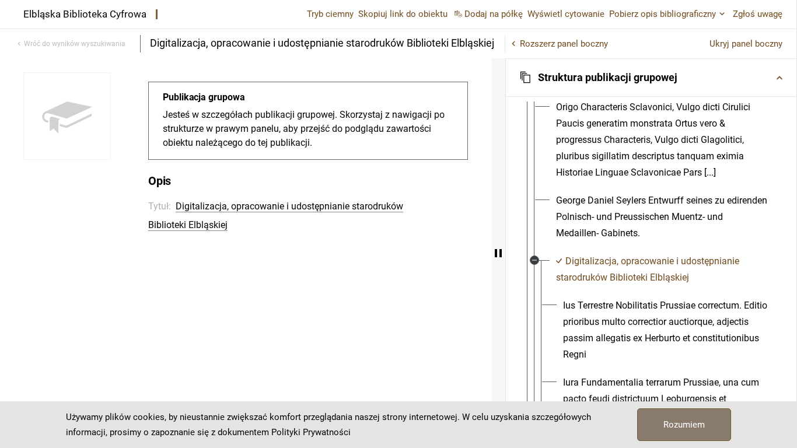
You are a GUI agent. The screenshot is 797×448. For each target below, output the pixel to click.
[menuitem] (662, 140)
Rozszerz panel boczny (564, 43)
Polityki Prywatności (311, 432)
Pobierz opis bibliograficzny (662, 14)
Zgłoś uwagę (757, 14)
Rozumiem (684, 424)
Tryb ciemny (330, 14)
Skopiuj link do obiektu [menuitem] (403, 14)
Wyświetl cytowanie (565, 14)
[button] (651, 77)
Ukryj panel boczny (745, 43)
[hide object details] (498, 253)
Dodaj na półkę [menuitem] (493, 14)
